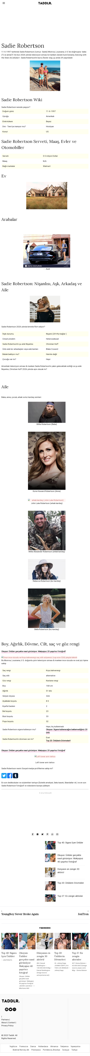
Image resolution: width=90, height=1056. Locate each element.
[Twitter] (42, 834)
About (4, 1022)
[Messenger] (37, 834)
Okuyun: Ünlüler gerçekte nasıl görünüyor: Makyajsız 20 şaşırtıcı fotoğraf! (33, 651)
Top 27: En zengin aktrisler (70, 896)
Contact (11, 1022)
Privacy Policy (7, 1025)
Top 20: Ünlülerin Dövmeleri (70, 883)
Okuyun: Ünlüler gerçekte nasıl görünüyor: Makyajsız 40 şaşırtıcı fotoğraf (70, 858)
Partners (5, 1019)
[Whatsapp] (52, 834)
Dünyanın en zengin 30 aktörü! (43, 956)
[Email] (57, 834)
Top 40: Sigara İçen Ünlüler (70, 842)
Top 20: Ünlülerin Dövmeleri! (58, 740)
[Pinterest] (47, 834)
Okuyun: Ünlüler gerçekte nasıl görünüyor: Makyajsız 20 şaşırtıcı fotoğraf (33, 750)
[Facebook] (32, 834)
